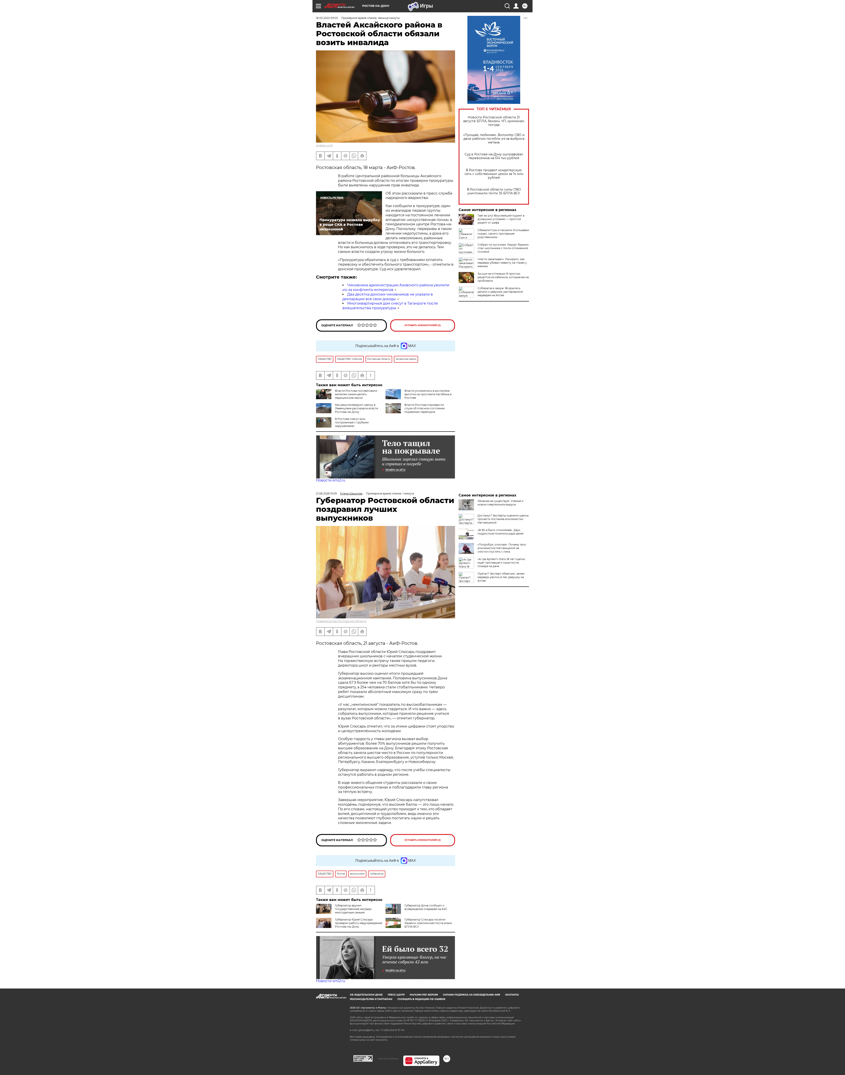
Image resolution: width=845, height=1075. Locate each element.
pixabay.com (324, 145)
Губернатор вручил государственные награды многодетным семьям (353, 909)
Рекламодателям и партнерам (371, 999)
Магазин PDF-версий (424, 994)
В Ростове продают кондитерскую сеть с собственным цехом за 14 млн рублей (494, 174)
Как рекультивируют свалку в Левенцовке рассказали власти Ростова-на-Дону (356, 408)
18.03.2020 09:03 (327, 18)
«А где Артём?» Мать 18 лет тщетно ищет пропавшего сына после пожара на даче (501, 562)
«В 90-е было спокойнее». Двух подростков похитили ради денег (501, 531)
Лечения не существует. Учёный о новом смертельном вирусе (501, 502)
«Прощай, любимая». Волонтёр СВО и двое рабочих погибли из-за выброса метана (494, 138)
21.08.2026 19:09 (326, 493)
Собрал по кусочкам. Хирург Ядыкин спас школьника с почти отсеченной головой (503, 248)
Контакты (512, 994)
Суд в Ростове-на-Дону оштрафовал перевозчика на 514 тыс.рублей (494, 156)
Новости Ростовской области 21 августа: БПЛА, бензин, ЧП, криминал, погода (494, 121)
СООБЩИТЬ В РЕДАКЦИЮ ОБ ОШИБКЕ (421, 999)
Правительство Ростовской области (341, 621)
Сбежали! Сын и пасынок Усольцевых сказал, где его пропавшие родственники (503, 233)
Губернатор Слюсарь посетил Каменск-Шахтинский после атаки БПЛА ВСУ (428, 923)
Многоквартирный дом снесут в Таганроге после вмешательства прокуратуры (390, 305)
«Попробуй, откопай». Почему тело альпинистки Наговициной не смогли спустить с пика (502, 548)
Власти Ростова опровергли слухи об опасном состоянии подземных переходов (424, 408)
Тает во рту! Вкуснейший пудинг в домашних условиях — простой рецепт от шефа (501, 219)
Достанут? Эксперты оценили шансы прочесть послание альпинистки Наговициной (503, 519)
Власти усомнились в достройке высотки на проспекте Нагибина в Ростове (428, 394)
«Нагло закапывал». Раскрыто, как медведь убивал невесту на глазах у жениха (502, 262)
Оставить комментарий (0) (422, 325)
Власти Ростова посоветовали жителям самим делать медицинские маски (356, 394)
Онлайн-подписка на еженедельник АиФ (471, 994)
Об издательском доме (366, 994)
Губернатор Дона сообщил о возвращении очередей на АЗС (425, 907)
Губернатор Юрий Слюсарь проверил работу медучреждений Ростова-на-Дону (358, 923)
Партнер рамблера (387, 1058)
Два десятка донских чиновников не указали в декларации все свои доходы (387, 296)
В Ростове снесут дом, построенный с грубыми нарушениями (352, 422)
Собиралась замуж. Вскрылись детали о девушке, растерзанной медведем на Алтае (500, 292)
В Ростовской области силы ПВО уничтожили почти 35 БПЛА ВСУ (494, 191)
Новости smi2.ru (330, 480)
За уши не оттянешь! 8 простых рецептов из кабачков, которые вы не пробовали (503, 277)
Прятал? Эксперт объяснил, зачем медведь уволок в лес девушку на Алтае (501, 577)
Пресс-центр (396, 994)
